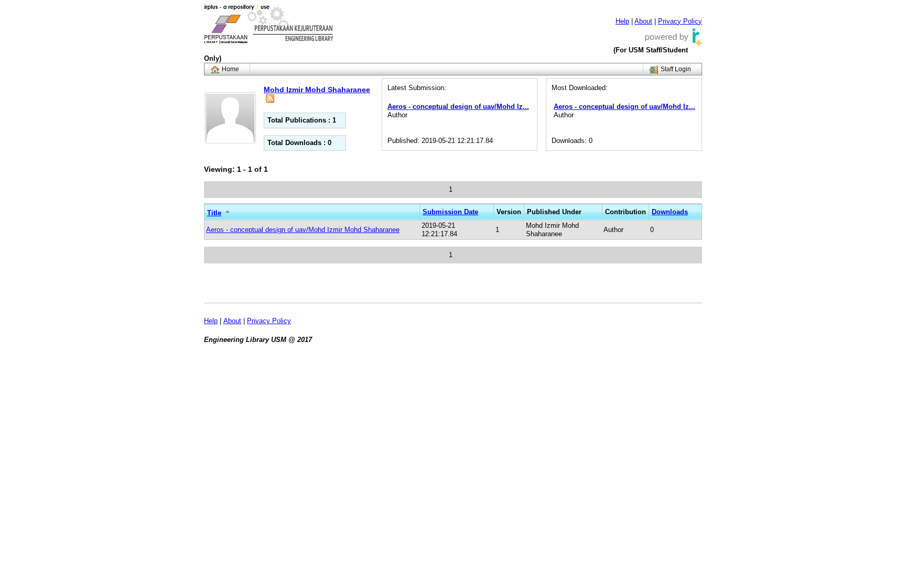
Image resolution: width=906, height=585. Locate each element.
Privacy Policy (680, 21)
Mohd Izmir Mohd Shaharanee (317, 89)
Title (214, 213)
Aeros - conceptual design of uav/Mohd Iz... (458, 107)
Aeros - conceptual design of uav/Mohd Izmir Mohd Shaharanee (303, 230)
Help (622, 21)
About (643, 21)
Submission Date (450, 212)
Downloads (670, 212)
